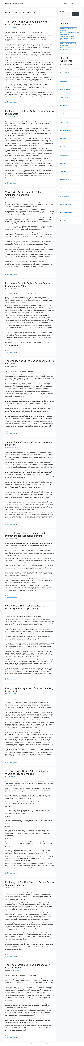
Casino (71, 3)
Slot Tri (62, 114)
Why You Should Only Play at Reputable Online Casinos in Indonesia (68, 38)
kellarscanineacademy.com (16, 3)
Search (62, 11)
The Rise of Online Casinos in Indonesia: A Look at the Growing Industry (27, 23)
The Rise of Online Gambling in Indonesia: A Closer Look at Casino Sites (68, 28)
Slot (76, 3)
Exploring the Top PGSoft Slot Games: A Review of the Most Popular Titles (68, 43)
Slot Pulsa (63, 146)
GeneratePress (53, 1043)
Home (65, 3)
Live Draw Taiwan (65, 130)
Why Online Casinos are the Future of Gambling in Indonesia (25, 193)
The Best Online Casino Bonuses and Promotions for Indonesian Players (25, 534)
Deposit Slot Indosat (65, 72)
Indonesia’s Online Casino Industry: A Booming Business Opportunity (25, 607)
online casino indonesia (12, 102)
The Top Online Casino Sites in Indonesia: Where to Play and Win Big (27, 772)
